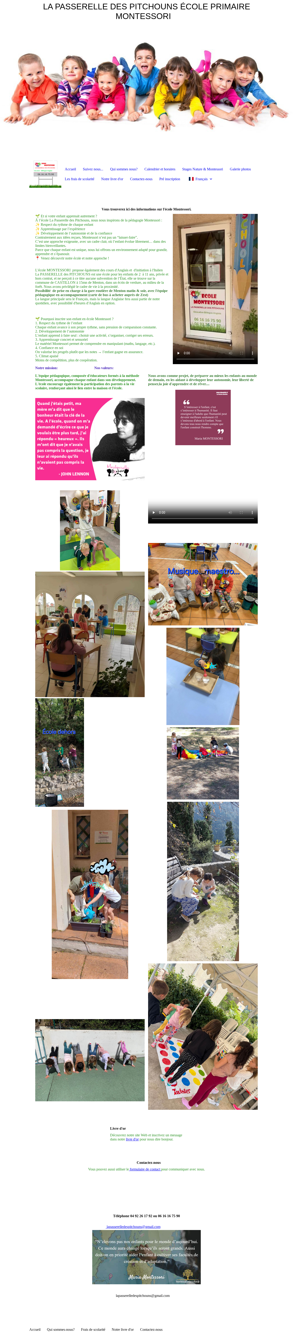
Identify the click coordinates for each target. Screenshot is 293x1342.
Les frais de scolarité (79, 179)
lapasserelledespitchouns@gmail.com (133, 1227)
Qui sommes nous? (124, 169)
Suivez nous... (93, 169)
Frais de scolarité (93, 1329)
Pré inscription (169, 179)
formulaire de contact (145, 1169)
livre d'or (132, 1139)
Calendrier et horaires (159, 169)
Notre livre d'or (112, 179)
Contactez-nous (141, 179)
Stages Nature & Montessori (202, 169)
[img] (146, 80)
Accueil (70, 169)
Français (201, 179)
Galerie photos (240, 169)
